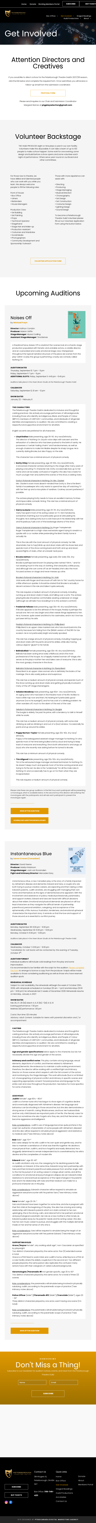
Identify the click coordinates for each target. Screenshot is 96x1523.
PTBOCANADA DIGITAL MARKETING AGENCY (56, 1520)
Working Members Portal (48, 4)
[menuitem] (51, 16)
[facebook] (10, 1502)
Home (23, 4)
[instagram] (6, 1502)
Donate (33, 4)
